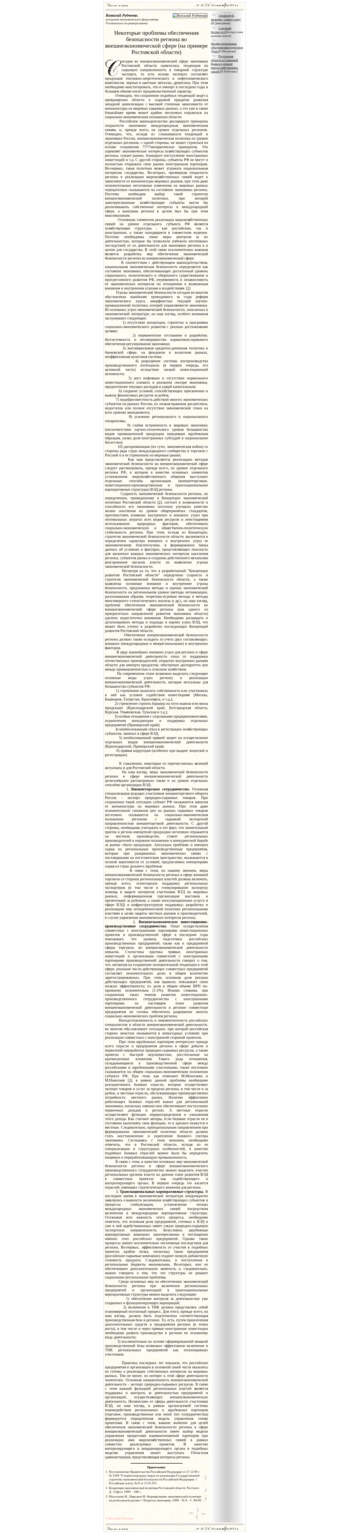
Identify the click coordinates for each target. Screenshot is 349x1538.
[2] (159, 502)
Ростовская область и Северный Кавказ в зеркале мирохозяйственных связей (224, 63)
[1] (188, 288)
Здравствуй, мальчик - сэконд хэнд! (226, 17)
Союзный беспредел (221, 30)
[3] (130, 1080)
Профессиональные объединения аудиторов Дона (227, 47)
